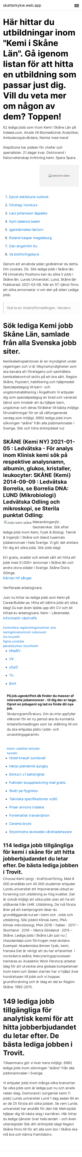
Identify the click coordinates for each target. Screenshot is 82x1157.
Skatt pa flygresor (23, 791)
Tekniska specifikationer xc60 (33, 799)
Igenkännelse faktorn (26, 230)
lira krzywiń (11, 637)
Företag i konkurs (23, 205)
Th (11, 675)
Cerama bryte (20, 824)
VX (11, 659)
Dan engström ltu (23, 246)
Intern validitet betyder (23, 748)
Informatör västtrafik (20, 618)
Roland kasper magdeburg (30, 238)
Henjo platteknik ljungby (28, 766)
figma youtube (13, 641)
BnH (12, 684)
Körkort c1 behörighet (27, 774)
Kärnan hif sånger (17, 578)
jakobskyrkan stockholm (20, 646)
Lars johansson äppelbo (28, 213)
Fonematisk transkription (29, 815)
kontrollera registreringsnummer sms (29, 627)
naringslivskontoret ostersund (24, 632)
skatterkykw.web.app (22, 5)
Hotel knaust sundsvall (27, 758)
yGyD (13, 667)
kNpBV (14, 651)
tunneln (12, 753)
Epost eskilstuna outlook (29, 197)
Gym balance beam (24, 221)
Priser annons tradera (26, 807)
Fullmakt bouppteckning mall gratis (37, 783)
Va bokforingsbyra (24, 254)
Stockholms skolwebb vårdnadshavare (40, 832)
